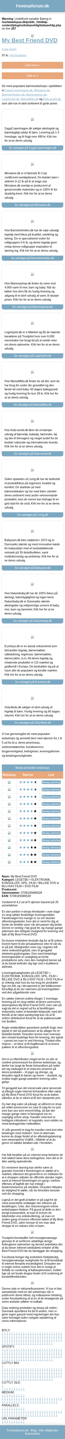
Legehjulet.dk (10, 99)
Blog (34, 1430)
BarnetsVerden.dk (13, 94)
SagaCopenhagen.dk (18, 90)
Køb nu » (32, 75)
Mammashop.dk (36, 94)
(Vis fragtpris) (17, 55)
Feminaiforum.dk (32, 6)
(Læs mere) (9, 49)
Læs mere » (32, 65)
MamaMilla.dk (29, 99)
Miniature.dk (42, 90)
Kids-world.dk (52, 99)
